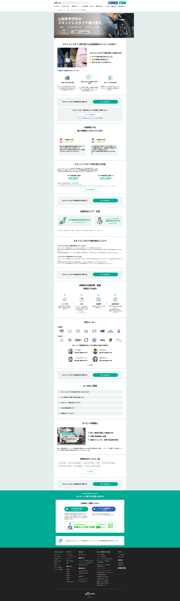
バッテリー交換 (62, 463)
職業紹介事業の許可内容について (104, 583)
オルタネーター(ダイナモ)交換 (108, 463)
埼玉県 (67, 573)
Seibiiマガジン (82, 579)
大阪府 (67, 579)
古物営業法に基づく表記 (102, 578)
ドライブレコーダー (70, 556)
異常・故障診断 (69, 561)
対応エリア (56, 563)
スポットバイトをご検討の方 (85, 562)
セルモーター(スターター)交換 (65, 466)
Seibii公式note (82, 581)
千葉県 (67, 571)
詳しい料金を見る (105, 102)
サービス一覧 (69, 554)
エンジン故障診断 (78, 466)
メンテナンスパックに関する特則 (104, 559)
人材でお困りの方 (82, 571)
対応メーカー (57, 565)
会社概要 (120, 562)
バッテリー (68, 559)
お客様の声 (56, 559)
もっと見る (90, 471)
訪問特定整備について (102, 585)
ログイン (123, 2)
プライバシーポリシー (102, 568)
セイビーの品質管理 (58, 569)
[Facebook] (122, 568)
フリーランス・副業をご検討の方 (86, 560)
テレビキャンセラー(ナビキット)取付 (92, 466)
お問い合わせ (99, 6)
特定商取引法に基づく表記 (103, 576)
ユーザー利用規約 (101, 554)
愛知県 (67, 577)
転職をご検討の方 (82, 565)
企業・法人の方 (82, 554)
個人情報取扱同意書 (101, 574)
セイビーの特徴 (57, 556)
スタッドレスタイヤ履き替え (74, 463)
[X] (121, 568)
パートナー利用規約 (101, 556)
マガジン (91, 6)
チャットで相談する (90, 114)
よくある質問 (84, 6)
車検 (98, 463)
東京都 (67, 569)
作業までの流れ (57, 561)
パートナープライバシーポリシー (104, 570)
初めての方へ (57, 554)
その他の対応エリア (70, 581)
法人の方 (108, 6)
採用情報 (120, 565)
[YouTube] (124, 568)
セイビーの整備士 (58, 567)
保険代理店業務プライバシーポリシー (105, 572)
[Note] (119, 568)
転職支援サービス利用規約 (103, 581)
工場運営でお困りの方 (83, 573)
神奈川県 (68, 575)
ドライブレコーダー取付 (88, 463)
